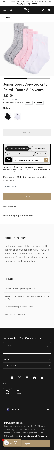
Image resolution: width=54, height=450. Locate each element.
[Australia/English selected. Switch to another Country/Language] (27, 409)
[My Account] (43, 10)
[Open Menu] (5, 10)
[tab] (15, 78)
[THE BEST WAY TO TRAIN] (19, 392)
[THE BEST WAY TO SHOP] (7, 392)
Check (27, 196)
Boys (7, 17)
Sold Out (27, 132)
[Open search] (10, 10)
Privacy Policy (37, 172)
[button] (5, 10)
